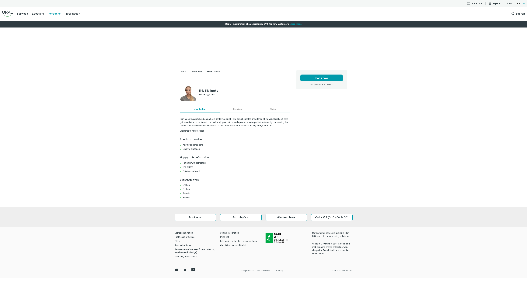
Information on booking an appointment (238, 241)
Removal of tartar (183, 245)
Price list (224, 237)
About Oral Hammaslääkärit (233, 245)
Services (22, 13)
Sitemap (279, 271)
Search (520, 13)
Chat (509, 3)
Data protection (247, 271)
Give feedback (286, 217)
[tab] (200, 109)
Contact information (229, 233)
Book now (477, 3)
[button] (521, 3)
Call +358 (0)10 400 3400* (331, 217)
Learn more (295, 24)
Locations (38, 13)
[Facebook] (177, 271)
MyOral (496, 3)
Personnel (55, 13)
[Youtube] (185, 271)
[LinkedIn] (193, 271)
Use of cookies (263, 271)
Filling (177, 241)
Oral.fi (183, 71)
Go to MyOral (240, 217)
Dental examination (184, 233)
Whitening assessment (186, 256)
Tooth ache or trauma (184, 237)
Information (72, 13)
